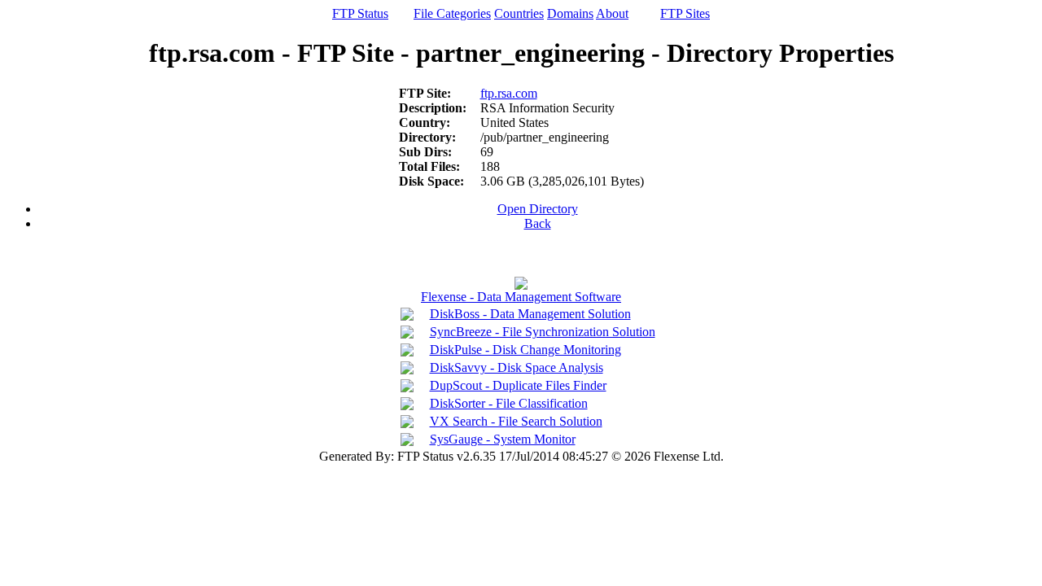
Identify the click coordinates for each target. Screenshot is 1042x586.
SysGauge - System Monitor (503, 439)
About (612, 13)
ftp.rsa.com (508, 93)
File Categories (452, 13)
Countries (519, 13)
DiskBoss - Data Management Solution (530, 314)
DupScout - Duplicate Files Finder (518, 385)
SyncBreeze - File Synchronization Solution (542, 332)
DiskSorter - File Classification (509, 403)
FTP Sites (685, 13)
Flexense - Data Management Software (521, 297)
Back (537, 223)
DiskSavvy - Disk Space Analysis (516, 367)
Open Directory (537, 209)
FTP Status (360, 13)
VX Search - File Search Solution (516, 421)
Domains (570, 13)
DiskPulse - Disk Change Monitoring (525, 349)
